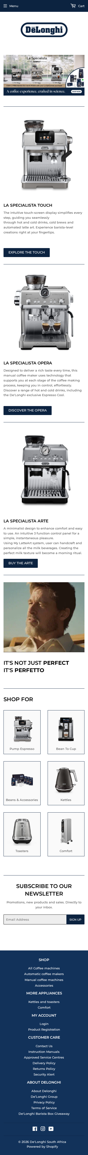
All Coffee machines (44, 968)
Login (44, 1024)
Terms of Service (44, 1108)
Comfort (44, 1007)
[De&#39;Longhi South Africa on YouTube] (51, 1129)
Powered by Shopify (42, 1146)
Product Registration (44, 1029)
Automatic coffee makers (44, 974)
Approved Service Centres (44, 1057)
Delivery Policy (44, 1063)
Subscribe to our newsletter (44, 890)
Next (81, 75)
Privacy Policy (44, 1102)
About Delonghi (44, 1091)
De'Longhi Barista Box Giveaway (44, 1114)
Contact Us (44, 1046)
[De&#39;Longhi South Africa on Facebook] (34, 1129)
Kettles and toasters (44, 1002)
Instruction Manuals (44, 1052)
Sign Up (75, 919)
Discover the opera (27, 410)
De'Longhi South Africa (48, 1142)
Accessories (44, 985)
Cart (80, 6)
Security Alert (44, 1074)
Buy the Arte (20, 563)
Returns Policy (44, 1069)
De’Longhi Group (44, 1096)
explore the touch (26, 252)
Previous (6, 75)
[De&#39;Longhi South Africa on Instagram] (43, 1129)
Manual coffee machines (44, 980)
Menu (13, 6)
